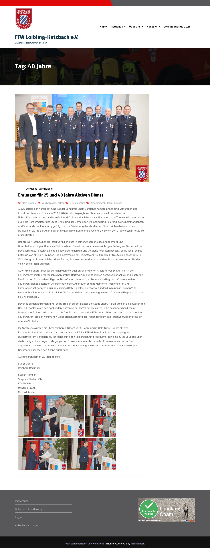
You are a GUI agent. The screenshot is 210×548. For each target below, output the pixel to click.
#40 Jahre (107, 203)
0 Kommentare (77, 203)
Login (18, 517)
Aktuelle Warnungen (27, 525)
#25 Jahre (96, 203)
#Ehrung (118, 203)
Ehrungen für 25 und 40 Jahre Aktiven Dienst (60, 195)
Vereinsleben (46, 188)
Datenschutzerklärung (28, 509)
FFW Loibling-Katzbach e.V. (47, 37)
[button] (51, 416)
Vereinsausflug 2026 (177, 26)
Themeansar (137, 543)
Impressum (21, 501)
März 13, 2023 (29, 203)
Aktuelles (117, 26)
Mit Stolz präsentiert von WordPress (85, 543)
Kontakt (152, 26)
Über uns (135, 26)
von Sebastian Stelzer (53, 203)
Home (103, 26)
